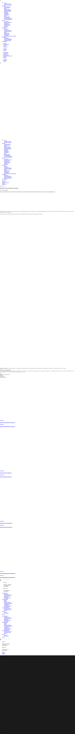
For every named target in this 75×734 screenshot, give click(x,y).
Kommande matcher (7, 6)
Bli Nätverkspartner (7, 162)
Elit (2, 2)
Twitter (5, 50)
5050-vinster (6, 52)
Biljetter (5, 8)
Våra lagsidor (6, 598)
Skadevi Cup (4, 184)
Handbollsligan (4, 41)
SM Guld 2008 (6, 53)
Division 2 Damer (7, 16)
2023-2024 (4, 181)
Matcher (5, 600)
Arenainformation (7, 7)
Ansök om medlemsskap (8, 39)
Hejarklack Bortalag (7, 11)
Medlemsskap (6, 596)
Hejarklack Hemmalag (7, 10)
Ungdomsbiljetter (7, 606)
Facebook (5, 48)
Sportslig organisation (7, 31)
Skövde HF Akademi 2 (8, 4)
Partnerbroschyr (6, 23)
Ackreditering (6, 152)
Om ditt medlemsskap (7, 38)
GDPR (3, 614)
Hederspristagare (6, 33)
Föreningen (4, 27)
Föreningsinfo (6, 29)
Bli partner (6, 163)
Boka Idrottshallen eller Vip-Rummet (10, 173)
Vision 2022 (6, 45)
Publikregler (6, 13)
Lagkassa (5, 610)
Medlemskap (6, 37)
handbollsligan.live (7, 17)
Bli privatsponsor (7, 24)
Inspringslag (6, 12)
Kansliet (5, 32)
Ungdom (5, 28)
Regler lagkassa (6, 34)
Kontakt (5, 43)
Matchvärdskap (6, 151)
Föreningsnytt (6, 35)
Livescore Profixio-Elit (7, 19)
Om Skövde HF (6, 44)
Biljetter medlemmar (7, 9)
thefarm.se (4, 733)
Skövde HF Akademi (5, 182)
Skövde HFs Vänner (7, 40)
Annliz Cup (5, 46)
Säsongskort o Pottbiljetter (8, 603)
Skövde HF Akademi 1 (8, 141)
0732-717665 (6, 613)
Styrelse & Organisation (8, 30)
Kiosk (5, 15)
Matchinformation (5, 599)
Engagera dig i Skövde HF (8, 55)
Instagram (5, 49)
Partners (3, 20)
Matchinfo (3, 5)
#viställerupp (6, 26)
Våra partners (6, 21)
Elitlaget (5, 3)
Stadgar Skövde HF (7, 595)
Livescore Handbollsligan (8, 18)
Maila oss (5, 612)
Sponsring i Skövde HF (8, 22)
